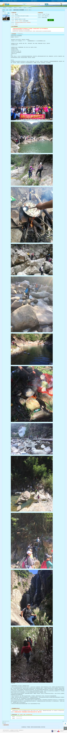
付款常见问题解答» (25, 20)
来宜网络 (10, 7)
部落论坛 (30, 7)
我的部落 (4, 7)
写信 (5, 14)
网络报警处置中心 (55, 731)
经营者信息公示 (21, 730)
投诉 (63, 721)
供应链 (20, 7)
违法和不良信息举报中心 (62, 731)
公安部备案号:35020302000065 (14, 730)
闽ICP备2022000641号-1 (6, 730)
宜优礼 (25, 7)
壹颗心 (3, 11)
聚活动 (15, 7)
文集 (7, 14)
